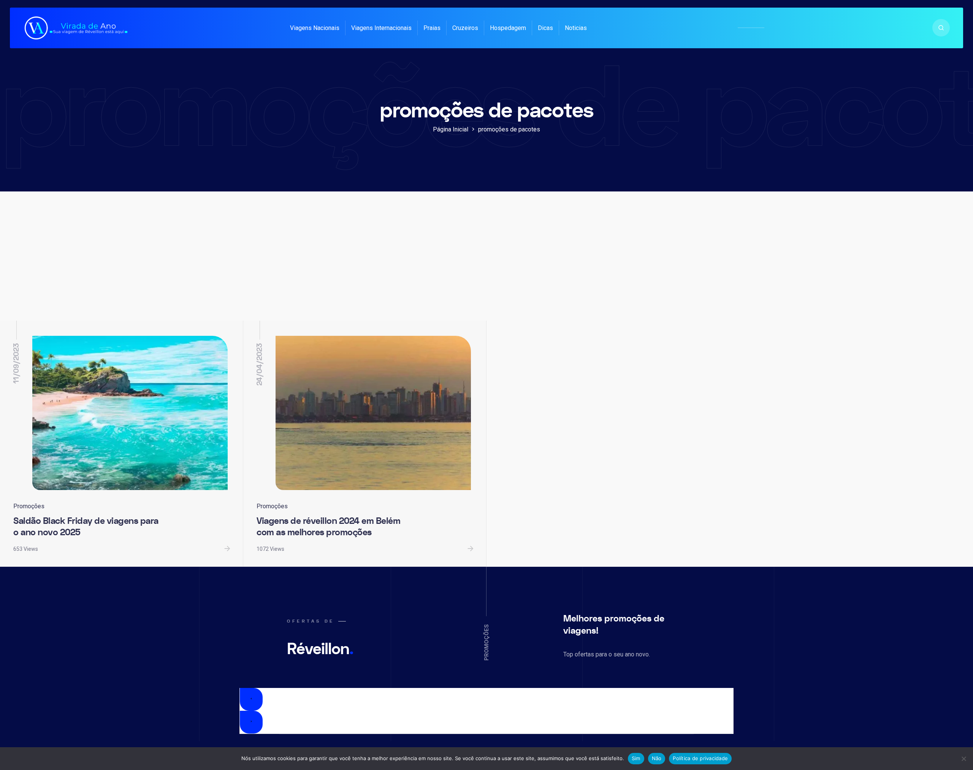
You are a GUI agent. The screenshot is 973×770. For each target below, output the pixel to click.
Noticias (576, 28)
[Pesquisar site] (941, 27)
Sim (636, 758)
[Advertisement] (486, 263)
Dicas (545, 28)
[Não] (963, 758)
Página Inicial (450, 129)
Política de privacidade (700, 758)
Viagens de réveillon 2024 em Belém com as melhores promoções (328, 527)
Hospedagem (508, 28)
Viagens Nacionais (314, 28)
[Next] (251, 722)
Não (657, 758)
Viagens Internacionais (381, 28)
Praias (432, 28)
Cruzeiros (465, 28)
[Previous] (251, 699)
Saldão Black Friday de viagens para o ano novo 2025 (85, 527)
